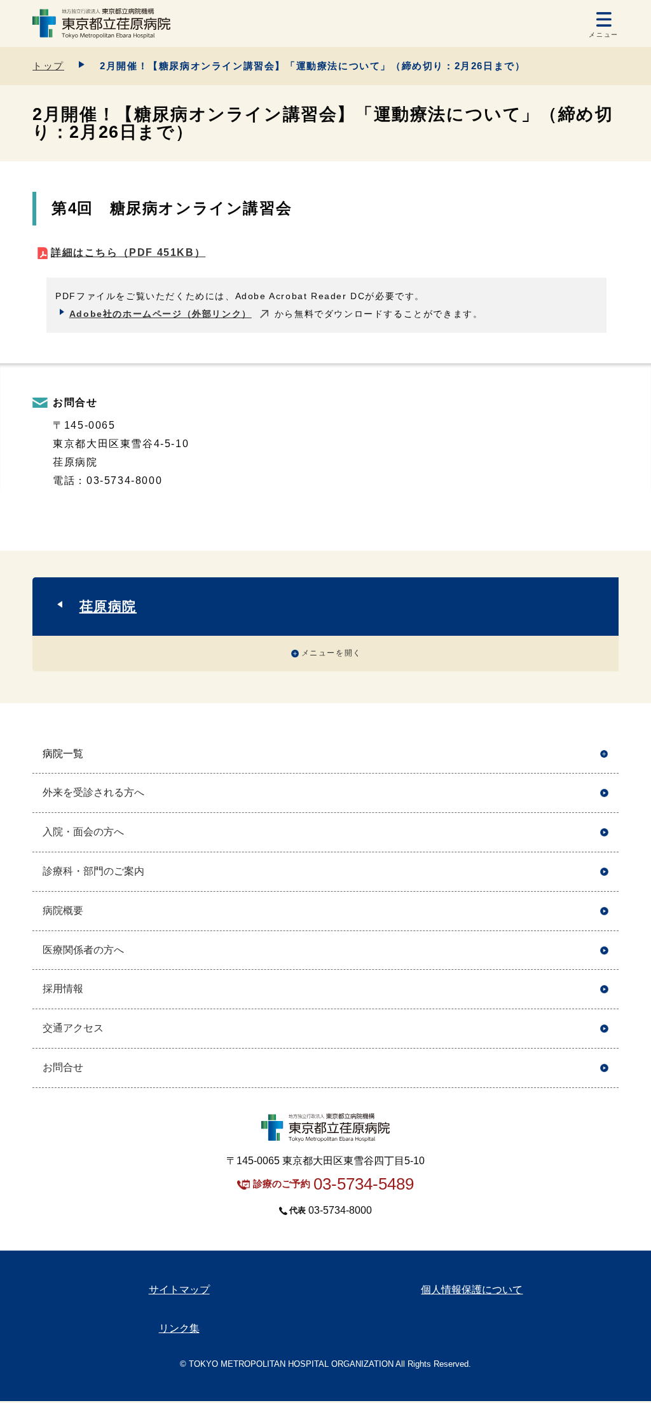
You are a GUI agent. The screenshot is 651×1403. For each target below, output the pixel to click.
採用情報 (63, 988)
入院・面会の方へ (83, 831)
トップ (48, 65)
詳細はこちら (128, 252)
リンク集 (179, 1328)
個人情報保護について (472, 1289)
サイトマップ (179, 1289)
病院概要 (63, 910)
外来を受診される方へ (93, 792)
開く (604, 754)
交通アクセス (73, 1028)
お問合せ (63, 1067)
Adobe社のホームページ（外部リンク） (160, 314)
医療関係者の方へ (83, 949)
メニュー (603, 34)
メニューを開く (331, 652)
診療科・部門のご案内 (93, 871)
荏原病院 (108, 606)
